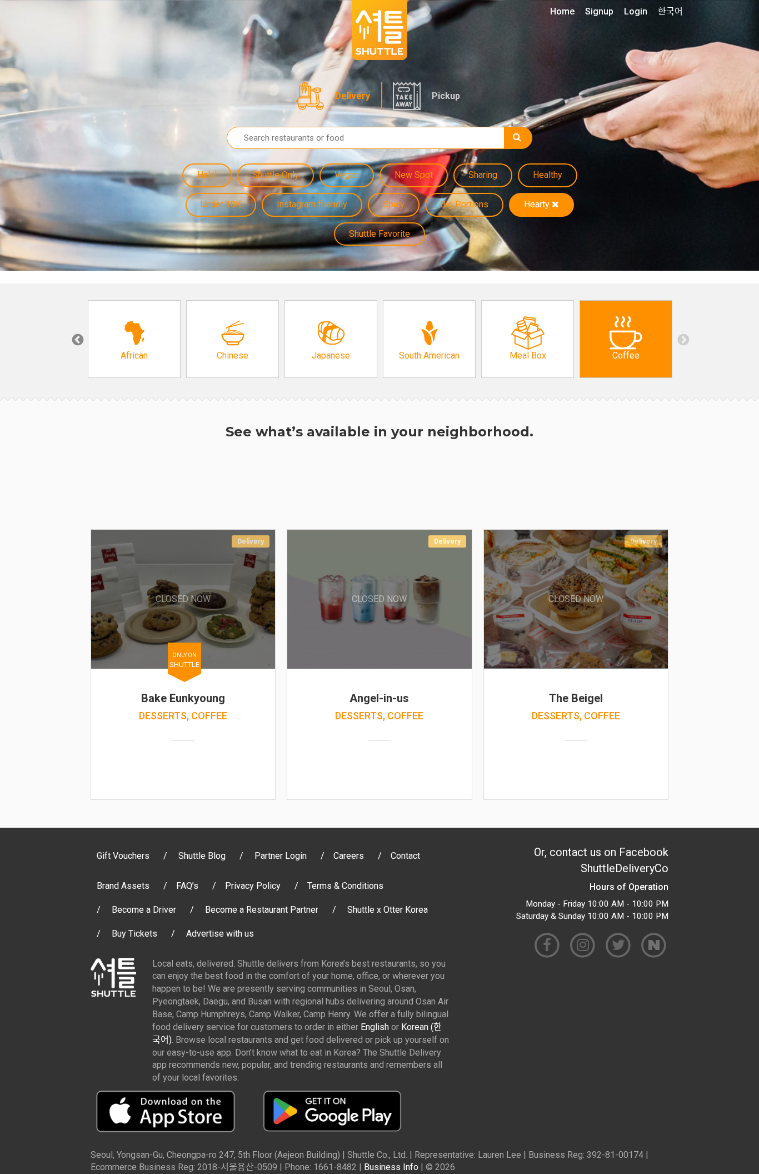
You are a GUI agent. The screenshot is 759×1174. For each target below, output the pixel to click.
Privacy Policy (253, 885)
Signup (599, 11)
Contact (405, 855)
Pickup (446, 96)
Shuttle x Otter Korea (387, 909)
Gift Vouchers (123, 855)
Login (635, 11)
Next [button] (682, 339)
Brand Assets (123, 885)
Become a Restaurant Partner (261, 909)
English (375, 1027)
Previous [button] (76, 339)
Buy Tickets (134, 933)
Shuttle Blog (202, 855)
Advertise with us (220, 933)
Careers (348, 855)
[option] (134, 339)
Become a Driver (144, 909)
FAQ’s (187, 885)
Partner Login (280, 855)
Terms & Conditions (345, 885)
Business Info (391, 1167)
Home (562, 11)
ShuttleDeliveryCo (624, 868)
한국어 (670, 11)
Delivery (352, 96)
